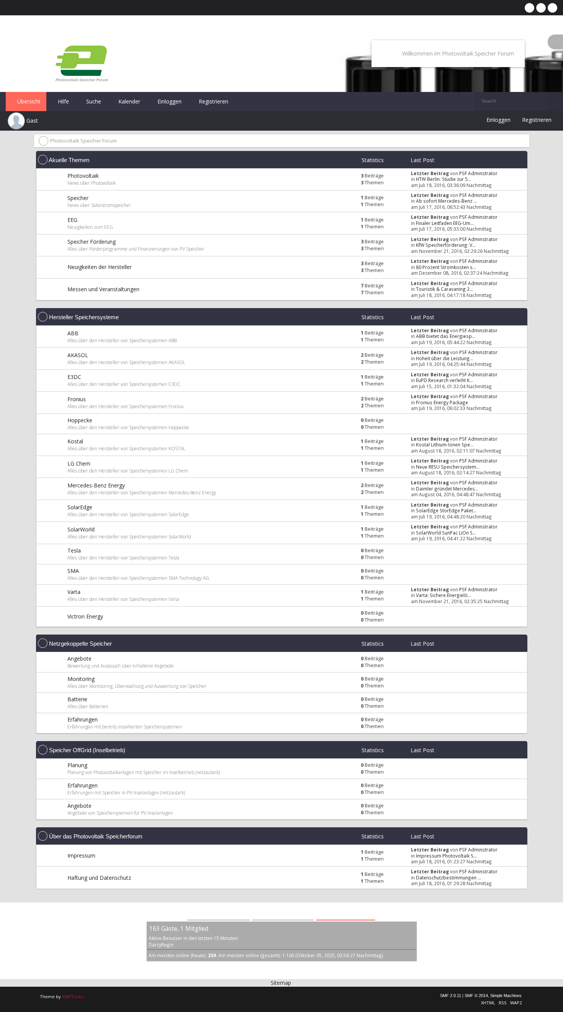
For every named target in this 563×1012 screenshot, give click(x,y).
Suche (93, 101)
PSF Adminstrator (478, 173)
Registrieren (212, 101)
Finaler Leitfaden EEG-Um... (445, 223)
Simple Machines (506, 995)
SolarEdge (79, 507)
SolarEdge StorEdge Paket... (446, 510)
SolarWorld (81, 529)
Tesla (74, 550)
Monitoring (81, 678)
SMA (73, 570)
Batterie (77, 699)
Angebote (79, 658)
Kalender (128, 101)
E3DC (74, 377)
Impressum (81, 855)
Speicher (77, 198)
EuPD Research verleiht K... (444, 380)
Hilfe (62, 101)
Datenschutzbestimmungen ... (448, 877)
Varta (73, 591)
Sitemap (281, 982)
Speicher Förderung (91, 241)
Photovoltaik (83, 175)
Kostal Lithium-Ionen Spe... (444, 444)
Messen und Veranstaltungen (103, 289)
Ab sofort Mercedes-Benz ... (446, 201)
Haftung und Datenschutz (99, 877)
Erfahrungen (82, 719)
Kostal (75, 441)
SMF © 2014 (476, 995)
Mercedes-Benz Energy (96, 485)
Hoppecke (79, 420)
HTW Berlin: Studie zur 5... (443, 179)
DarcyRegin (161, 944)
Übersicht (28, 101)
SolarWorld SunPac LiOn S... (446, 533)
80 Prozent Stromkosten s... (446, 267)
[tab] (218, 912)
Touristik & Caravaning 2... (444, 289)
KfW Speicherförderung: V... (446, 245)
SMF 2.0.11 (450, 995)
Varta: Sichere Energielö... (443, 595)
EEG (72, 219)
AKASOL (77, 355)
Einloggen (169, 101)
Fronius (76, 399)
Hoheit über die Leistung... (444, 358)
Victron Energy (85, 616)
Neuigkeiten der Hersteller (99, 267)
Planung (77, 765)
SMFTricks (72, 996)
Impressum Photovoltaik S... (446, 856)
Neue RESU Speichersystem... (448, 467)
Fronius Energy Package (442, 402)
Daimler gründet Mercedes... (447, 488)
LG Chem (78, 463)
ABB (73, 333)
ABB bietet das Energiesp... (445, 336)
